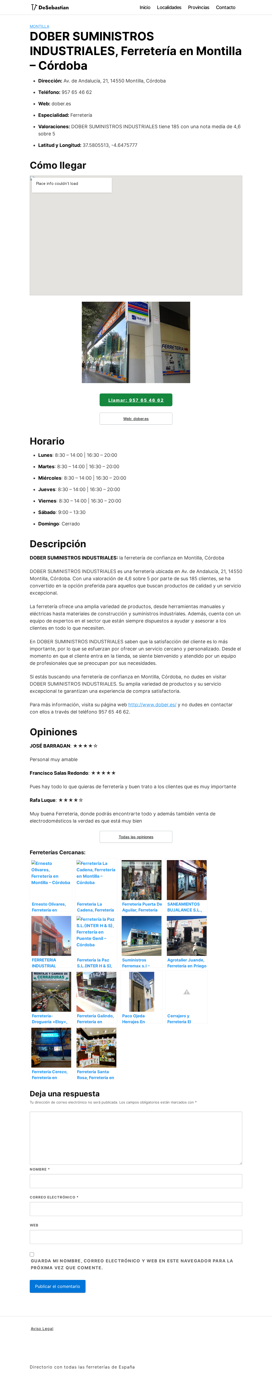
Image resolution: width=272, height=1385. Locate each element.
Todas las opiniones (136, 837)
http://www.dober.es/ (152, 704)
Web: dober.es (136, 418)
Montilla (39, 26)
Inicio (145, 7)
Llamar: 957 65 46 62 (136, 400)
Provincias (198, 7)
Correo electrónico (54, 1197)
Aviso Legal (42, 1328)
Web (34, 1225)
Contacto (226, 7)
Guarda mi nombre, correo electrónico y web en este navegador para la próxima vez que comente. (132, 1264)
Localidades (169, 7)
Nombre (40, 1169)
